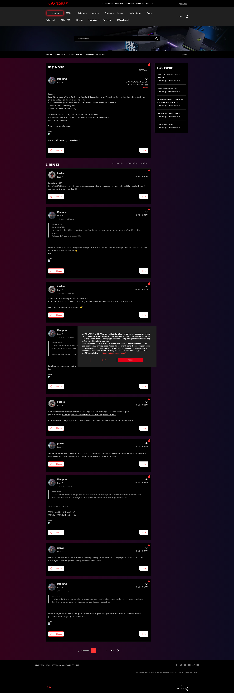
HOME (48, 665)
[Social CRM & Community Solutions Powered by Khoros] (182, 688)
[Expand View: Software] (86, 13)
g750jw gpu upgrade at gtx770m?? (168, 113)
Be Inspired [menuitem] (55, 13)
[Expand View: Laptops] (125, 13)
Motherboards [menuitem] (50, 20)
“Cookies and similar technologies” (112, 353)
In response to (66, 219)
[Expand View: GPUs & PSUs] (72, 20)
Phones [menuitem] (149, 13)
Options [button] (184, 54)
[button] (51, 150)
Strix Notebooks (73, 140)
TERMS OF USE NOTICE (142, 673)
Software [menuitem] (81, 13)
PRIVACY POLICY (156, 673)
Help (180, 17)
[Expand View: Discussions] (101, 13)
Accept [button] (130, 360)
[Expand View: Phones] (154, 13)
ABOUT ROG (39, 665)
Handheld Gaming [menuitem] (135, 13)
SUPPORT (149, 4)
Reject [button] (103, 360)
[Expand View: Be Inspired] (62, 13)
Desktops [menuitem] (108, 13)
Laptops (71, 54)
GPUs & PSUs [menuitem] (66, 20)
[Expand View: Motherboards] (57, 20)
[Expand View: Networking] (113, 20)
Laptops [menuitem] (120, 13)
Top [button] (50, 687)
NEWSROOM (56, 665)
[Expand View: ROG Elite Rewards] (131, 20)
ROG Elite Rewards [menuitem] (123, 20)
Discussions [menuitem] (95, 13)
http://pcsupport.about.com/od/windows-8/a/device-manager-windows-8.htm (89, 415)
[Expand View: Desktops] (113, 13)
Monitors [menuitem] (79, 20)
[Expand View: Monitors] (84, 20)
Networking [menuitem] (107, 20)
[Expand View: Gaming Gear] (99, 20)
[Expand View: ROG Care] (74, 13)
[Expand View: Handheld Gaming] (143, 13)
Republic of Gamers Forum (55, 54)
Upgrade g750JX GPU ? (165, 124)
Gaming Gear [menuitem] (92, 20)
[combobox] (117, 38)
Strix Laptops (59, 140)
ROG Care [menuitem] (69, 13)
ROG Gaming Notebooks (85, 54)
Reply (143, 150)
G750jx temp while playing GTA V (168, 88)
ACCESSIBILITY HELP (70, 665)
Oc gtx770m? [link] (100, 54)
